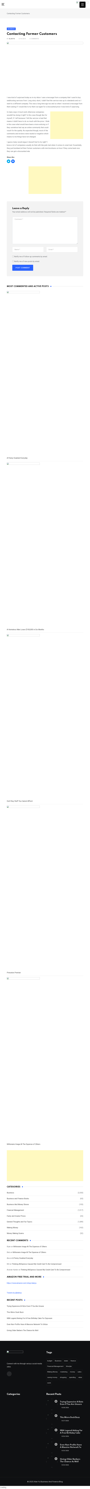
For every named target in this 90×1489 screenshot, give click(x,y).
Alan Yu (12, 38)
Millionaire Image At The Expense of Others (30, 1247)
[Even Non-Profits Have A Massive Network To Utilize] (51, 1447)
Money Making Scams (15, 1233)
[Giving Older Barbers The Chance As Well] (51, 1461)
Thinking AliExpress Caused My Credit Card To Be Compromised (36, 1264)
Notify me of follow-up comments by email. (30, 257)
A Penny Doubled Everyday (22, 1258)
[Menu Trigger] (82, 5)
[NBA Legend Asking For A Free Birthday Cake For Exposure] (51, 1433)
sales (79, 1372)
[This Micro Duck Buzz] (51, 1418)
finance (73, 1361)
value (80, 1377)
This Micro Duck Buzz (15, 1312)
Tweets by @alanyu (14, 1293)
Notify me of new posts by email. (27, 261)
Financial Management (15, 1210)
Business (10, 1193)
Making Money (12, 1228)
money (72, 1372)
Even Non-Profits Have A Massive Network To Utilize (27, 1324)
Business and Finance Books (18, 1199)
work (49, 1383)
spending (72, 1377)
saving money (52, 1377)
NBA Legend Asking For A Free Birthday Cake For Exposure (29, 1318)
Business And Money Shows (18, 1204)
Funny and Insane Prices (16, 1216)
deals (66, 1361)
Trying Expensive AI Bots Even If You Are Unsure (25, 1306)
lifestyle (69, 1366)
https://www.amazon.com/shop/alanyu (21, 1283)
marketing (63, 1372)
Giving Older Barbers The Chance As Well (22, 1330)
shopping (63, 1377)
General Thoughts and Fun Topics (19, 1222)
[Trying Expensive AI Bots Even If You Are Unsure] (51, 1404)
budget (49, 1361)
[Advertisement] (66, 125)
